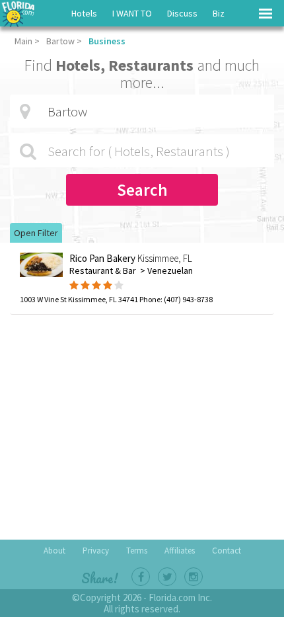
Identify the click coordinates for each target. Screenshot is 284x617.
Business (107, 41)
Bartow (60, 41)
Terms (136, 550)
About (54, 550)
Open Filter (36, 233)
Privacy (96, 550)
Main (23, 41)
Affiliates (179, 550)
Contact (226, 550)
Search (142, 189)
